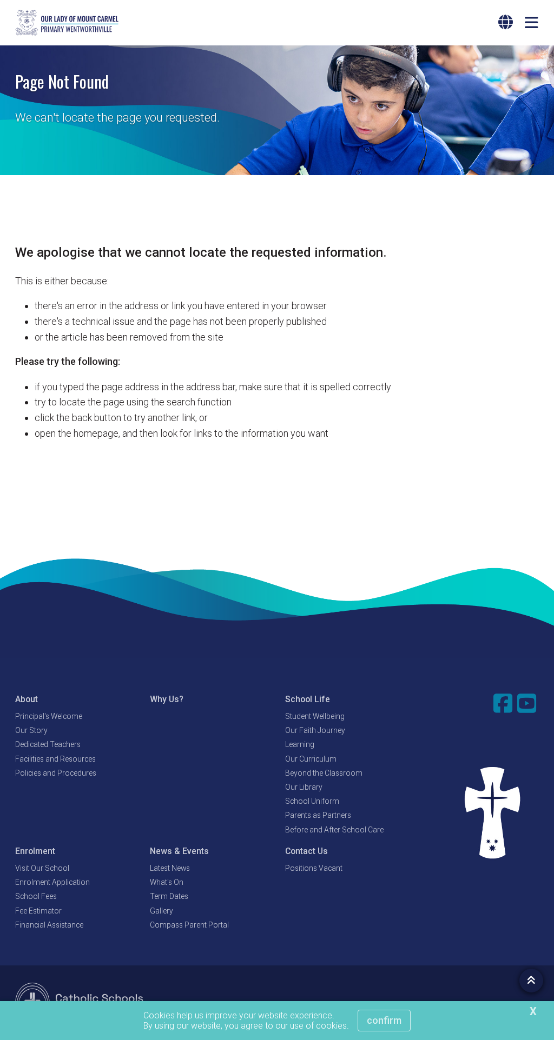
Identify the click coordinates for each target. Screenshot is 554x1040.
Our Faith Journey (315, 730)
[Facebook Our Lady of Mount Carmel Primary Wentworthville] (504, 703)
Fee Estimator (38, 910)
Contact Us (306, 851)
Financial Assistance (49, 925)
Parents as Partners (318, 815)
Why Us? (166, 699)
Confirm (384, 1020)
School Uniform (312, 801)
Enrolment (35, 851)
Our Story (31, 730)
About (26, 699)
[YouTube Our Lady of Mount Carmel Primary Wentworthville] (528, 703)
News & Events (179, 851)
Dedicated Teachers (48, 744)
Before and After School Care (334, 829)
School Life (307, 699)
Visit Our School (42, 868)
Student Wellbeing (315, 716)
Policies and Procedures (55, 773)
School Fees (36, 896)
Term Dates (169, 896)
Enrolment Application (52, 882)
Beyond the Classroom (323, 773)
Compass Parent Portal (189, 925)
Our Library (303, 787)
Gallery (161, 910)
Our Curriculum (311, 759)
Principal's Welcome (48, 716)
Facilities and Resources (55, 759)
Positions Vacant (313, 868)
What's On (166, 882)
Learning (299, 744)
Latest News (170, 868)
